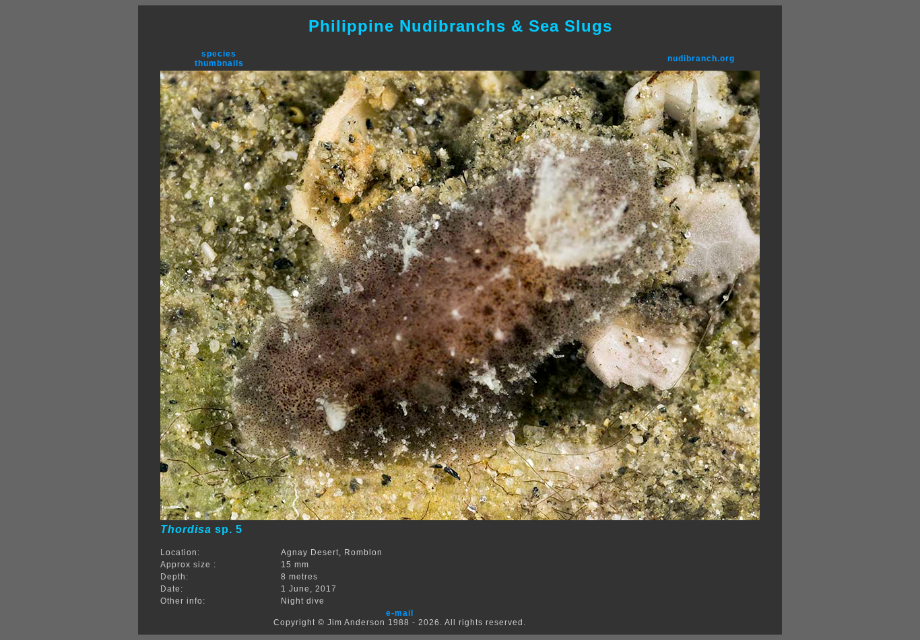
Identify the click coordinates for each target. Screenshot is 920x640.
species (218, 54)
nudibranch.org (701, 58)
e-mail (400, 613)
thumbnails (219, 63)
